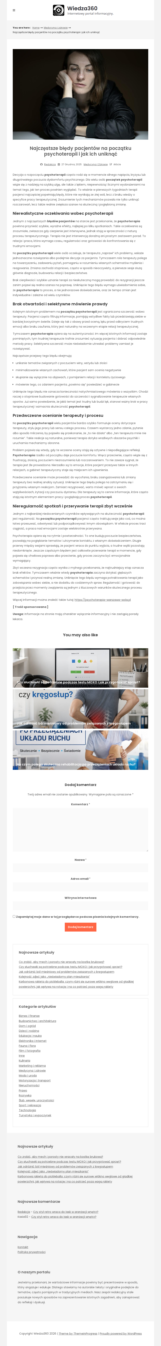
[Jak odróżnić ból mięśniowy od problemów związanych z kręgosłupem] (80, 709)
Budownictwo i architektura (37, 1021)
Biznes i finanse (29, 1016)
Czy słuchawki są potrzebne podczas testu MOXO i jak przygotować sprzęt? (70, 967)
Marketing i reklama (32, 1066)
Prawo (23, 1090)
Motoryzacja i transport (35, 1080)
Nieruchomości (29, 1085)
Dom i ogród (27, 1026)
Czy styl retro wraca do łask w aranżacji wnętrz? (65, 1212)
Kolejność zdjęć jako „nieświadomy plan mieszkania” (54, 977)
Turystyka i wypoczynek (35, 1115)
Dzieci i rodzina (29, 1031)
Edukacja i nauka (30, 1036)
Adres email (81, 879)
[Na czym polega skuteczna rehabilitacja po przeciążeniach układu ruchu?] (80, 750)
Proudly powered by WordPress (121, 1334)
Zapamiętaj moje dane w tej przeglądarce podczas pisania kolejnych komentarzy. (77, 917)
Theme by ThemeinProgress (78, 1334)
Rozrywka (25, 1095)
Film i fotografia (29, 1051)
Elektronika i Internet (33, 1041)
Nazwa (81, 860)
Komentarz (80, 804)
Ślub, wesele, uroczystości (36, 1100)
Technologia (27, 1110)
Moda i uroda (28, 1076)
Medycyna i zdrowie (56, 27)
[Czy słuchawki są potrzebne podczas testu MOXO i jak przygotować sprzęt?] (80, 668)
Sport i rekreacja (30, 1105)
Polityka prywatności (32, 1252)
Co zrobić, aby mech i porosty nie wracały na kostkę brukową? (61, 962)
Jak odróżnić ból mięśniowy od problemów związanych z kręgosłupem (66, 972)
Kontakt (23, 1247)
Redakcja (50, 164)
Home (35, 27)
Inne (22, 1056)
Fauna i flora (27, 1046)
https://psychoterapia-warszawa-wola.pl (103, 600)
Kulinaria (24, 1061)
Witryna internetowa (80, 898)
